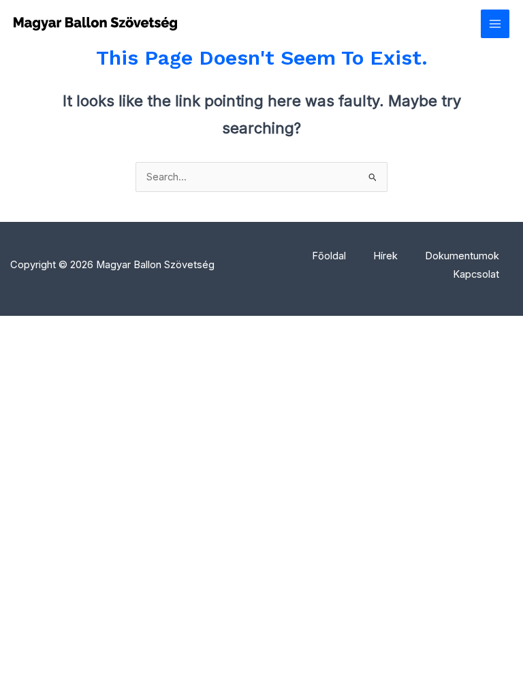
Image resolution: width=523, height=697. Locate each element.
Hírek (385, 256)
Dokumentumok (462, 256)
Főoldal (329, 256)
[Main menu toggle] (495, 24)
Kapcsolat (476, 274)
